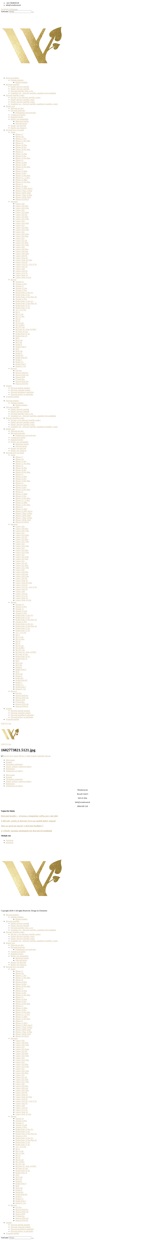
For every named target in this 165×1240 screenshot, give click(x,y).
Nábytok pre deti (17, 108)
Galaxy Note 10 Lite (23, 277)
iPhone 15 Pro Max (22, 158)
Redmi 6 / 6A (20, 366)
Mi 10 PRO (19, 325)
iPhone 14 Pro (20, 165)
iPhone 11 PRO (21, 186)
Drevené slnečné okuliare (20, 388)
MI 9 (17, 338)
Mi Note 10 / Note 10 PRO (25, 329)
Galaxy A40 (20, 269)
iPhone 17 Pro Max (22, 141)
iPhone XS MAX (22, 199)
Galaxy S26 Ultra (22, 208)
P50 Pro (18, 371)
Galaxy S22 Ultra (22, 234)
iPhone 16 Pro (20, 147)
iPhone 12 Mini (21, 180)
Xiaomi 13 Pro (21, 290)
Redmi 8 (18, 353)
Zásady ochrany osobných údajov (19, 767)
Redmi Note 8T (21, 358)
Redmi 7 (18, 360)
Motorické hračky (22, 121)
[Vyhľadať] (33, 12)
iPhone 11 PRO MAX (23, 188)
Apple (13, 132)
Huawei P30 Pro (21, 384)
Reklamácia (10, 769)
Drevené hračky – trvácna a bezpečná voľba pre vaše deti (29, 816)
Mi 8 (17, 349)
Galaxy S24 (20, 221)
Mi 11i (17, 319)
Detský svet (10, 106)
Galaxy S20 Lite (21, 251)
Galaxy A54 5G (21, 262)
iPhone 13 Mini (21, 171)
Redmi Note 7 (20, 364)
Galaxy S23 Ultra (22, 230)
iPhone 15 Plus (21, 154)
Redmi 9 (18, 345)
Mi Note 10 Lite (21, 332)
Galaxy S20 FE (21, 256)
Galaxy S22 (20, 232)
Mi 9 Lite (19, 340)
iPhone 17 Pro (20, 139)
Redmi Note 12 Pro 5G (24, 301)
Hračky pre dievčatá (18, 126)
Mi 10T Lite (20, 327)
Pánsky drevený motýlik (20, 89)
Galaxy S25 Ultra (22, 219)
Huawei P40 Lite (22, 375)
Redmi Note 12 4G (22, 308)
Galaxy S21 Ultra (22, 245)
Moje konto (10, 760)
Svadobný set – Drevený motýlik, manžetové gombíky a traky (34, 104)
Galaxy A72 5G (21, 273)
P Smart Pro (20, 379)
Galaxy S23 (20, 225)
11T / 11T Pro (20, 310)
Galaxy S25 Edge (22, 212)
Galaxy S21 (20, 238)
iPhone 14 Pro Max (22, 167)
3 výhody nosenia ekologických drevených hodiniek (26, 830)
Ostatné (9, 386)
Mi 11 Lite (19, 314)
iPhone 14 (19, 160)
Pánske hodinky (21, 82)
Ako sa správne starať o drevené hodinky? (22, 826)
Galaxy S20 (20, 247)
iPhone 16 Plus (21, 145)
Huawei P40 (20, 377)
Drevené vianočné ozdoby (21, 390)
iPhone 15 (19, 152)
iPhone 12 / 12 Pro (22, 178)
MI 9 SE (18, 342)
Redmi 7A (19, 362)
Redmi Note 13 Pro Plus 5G (26, 297)
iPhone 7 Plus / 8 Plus (23, 191)
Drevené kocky (21, 123)
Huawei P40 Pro (21, 373)
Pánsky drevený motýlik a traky (23, 102)
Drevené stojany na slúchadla (22, 394)
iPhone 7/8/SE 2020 (23, 193)
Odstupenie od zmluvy (14, 771)
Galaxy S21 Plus (21, 243)
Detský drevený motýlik (20, 87)
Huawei (14, 368)
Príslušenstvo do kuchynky (25, 113)
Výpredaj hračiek (12, 397)
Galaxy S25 (20, 210)
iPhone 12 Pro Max (22, 182)
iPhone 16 (19, 143)
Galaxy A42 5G (21, 267)
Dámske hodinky (17, 80)
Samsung (14, 202)
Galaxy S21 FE (21, 241)
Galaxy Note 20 (21, 258)
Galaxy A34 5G (21, 271)
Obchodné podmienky (14, 764)
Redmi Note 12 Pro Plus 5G (26, 303)
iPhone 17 (19, 134)
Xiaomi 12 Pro (21, 299)
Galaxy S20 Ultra (22, 254)
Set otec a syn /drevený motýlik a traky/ (26, 97)
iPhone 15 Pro (20, 156)
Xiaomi (13, 280)
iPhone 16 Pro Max (22, 149)
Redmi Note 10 (21, 336)
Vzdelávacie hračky (18, 115)
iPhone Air (19, 136)
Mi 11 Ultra (19, 316)
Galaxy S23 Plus (21, 228)
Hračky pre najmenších (19, 119)
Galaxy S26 (20, 204)
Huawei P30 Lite (22, 381)
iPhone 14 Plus (21, 162)
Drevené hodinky (12, 78)
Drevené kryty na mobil (15, 130)
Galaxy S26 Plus (21, 206)
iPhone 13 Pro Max (22, 175)
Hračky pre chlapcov (19, 128)
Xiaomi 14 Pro (21, 284)
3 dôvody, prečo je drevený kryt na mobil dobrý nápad (28, 821)
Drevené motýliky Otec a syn (22, 91)
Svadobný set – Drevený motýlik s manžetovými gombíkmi (33, 93)
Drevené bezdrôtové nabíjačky (22, 392)
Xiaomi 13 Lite (21, 288)
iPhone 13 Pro (20, 173)
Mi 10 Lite (19, 323)
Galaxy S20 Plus (21, 249)
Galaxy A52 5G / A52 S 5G (26, 264)
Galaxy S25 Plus (21, 217)
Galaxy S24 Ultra (22, 223)
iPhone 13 (19, 169)
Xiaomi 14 (19, 282)
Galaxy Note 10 (21, 275)
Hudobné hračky (17, 117)
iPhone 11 (19, 184)
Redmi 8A (19, 355)
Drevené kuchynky (18, 110)
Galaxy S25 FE (21, 215)
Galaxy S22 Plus (21, 236)
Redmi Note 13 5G (22, 295)
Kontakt (9, 762)
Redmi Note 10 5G (22, 334)
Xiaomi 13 (19, 286)
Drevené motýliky (13, 84)
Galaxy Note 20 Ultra (23, 260)
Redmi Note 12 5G (22, 306)
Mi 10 (17, 321)
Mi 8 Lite (19, 351)
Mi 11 (17, 312)
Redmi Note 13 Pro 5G (24, 293)
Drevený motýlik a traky (15, 95)
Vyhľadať (4, 11)
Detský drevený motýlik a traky (23, 100)
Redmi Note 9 (20, 347)
